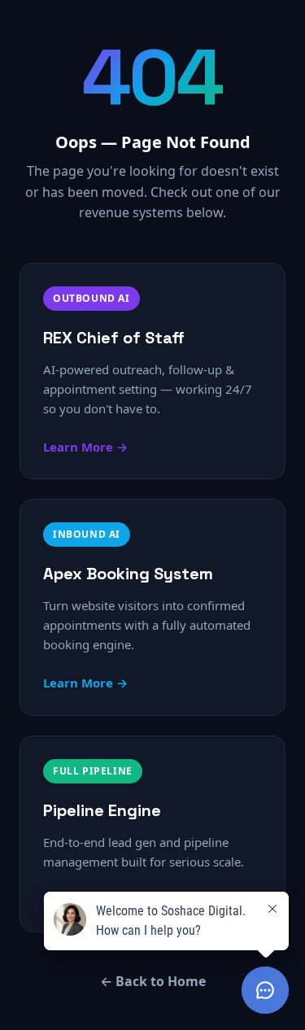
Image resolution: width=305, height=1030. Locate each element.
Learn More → (85, 447)
